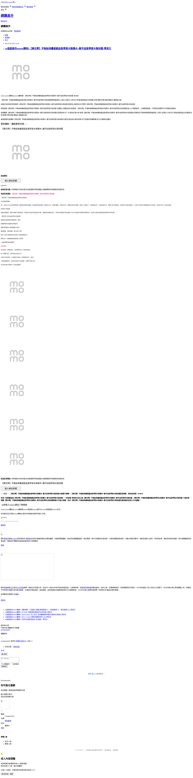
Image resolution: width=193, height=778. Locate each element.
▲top (2, 650)
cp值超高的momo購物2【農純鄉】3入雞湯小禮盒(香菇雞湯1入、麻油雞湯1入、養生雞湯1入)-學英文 (40, 610)
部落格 (7, 37)
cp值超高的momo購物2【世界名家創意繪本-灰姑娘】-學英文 (26, 619)
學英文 (3, 600)
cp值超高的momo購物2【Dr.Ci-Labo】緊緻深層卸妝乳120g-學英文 (28, 617)
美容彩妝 (16, 647)
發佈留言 (4, 666)
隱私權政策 (108, 750)
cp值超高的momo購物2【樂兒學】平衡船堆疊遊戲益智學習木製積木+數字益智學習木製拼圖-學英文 (58, 48)
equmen (14, 538)
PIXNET (81, 750)
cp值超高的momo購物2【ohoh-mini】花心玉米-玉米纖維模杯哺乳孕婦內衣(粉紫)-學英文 (35, 614)
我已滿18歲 (5, 774)
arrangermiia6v (5, 630)
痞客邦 (18, 641)
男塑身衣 (29, 538)
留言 (22, 641)
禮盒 (16, 594)
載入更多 (4, 654)
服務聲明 (115, 750)
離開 (11, 774)
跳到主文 (4, 21)
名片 (6, 40)
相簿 (6, 35)
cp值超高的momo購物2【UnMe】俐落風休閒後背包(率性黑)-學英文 (28, 612)
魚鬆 (2, 545)
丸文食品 (20, 587)
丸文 (12, 587)
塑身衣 (3, 525)
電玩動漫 (17, 31)
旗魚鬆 (88, 587)
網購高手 (7, 15)
